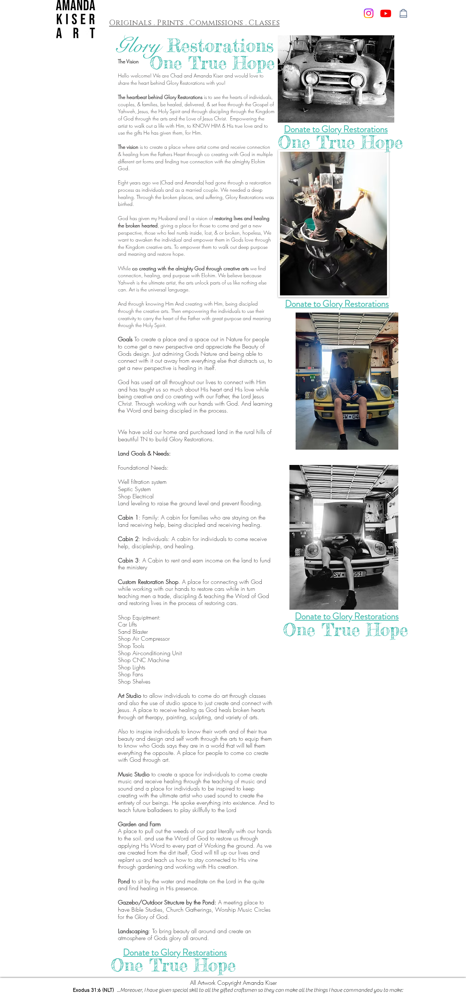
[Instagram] (368, 13)
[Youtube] (385, 13)
